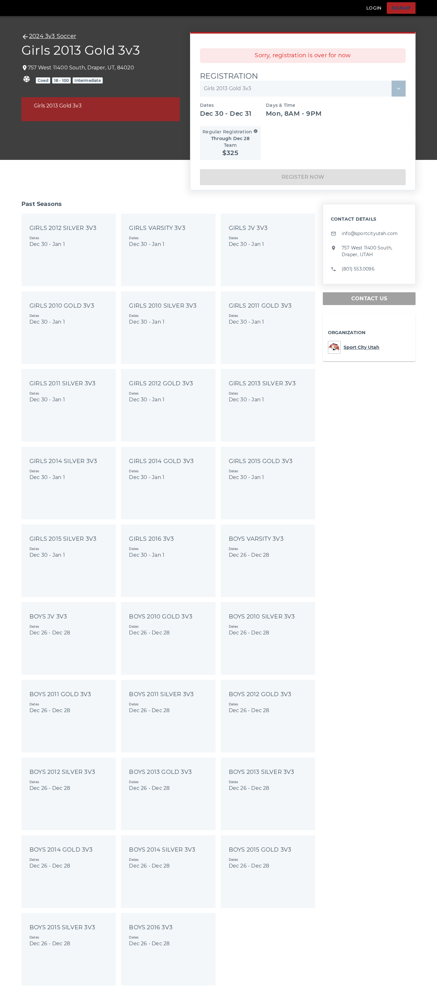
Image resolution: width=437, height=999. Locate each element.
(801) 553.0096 (358, 269)
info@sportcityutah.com (370, 233)
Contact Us (369, 298)
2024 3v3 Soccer (52, 36)
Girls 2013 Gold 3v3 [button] (227, 88)
